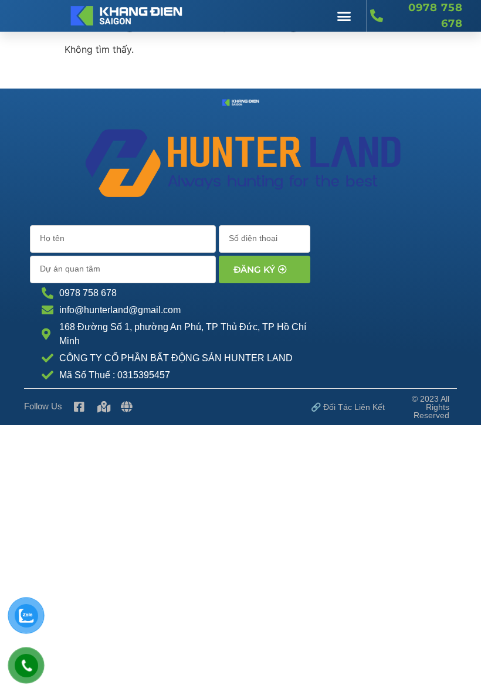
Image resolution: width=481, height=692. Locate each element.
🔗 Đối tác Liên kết (348, 407)
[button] (344, 16)
